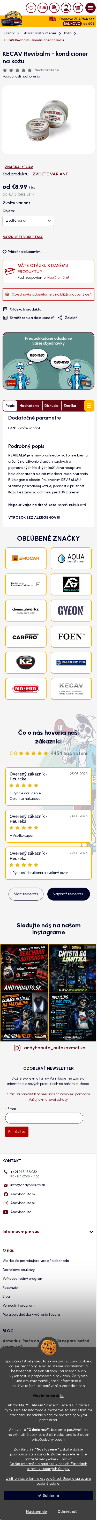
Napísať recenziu (69, 893)
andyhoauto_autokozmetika (54, 1048)
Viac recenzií (26, 893)
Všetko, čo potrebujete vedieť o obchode (36, 1261)
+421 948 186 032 (24, 1174)
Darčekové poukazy (19, 1270)
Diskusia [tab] (51, 406)
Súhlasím (51, 1495)
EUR (42, 8)
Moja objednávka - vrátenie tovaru (31, 1314)
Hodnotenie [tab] (30, 406)
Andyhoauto (20, 1212)
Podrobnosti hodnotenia (21, 76)
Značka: (19, 167)
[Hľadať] (54, 8)
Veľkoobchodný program (23, 1278)
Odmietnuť (67, 1511)
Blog (6, 1296)
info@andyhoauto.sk (27, 1185)
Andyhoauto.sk (22, 1194)
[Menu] (90, 8)
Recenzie (10, 1287)
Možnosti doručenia (23, 237)
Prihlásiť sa (16, 1131)
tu (62, 1395)
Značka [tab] (69, 406)
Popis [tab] (10, 406)
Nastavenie (36, 1511)
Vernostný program (19, 1305)
